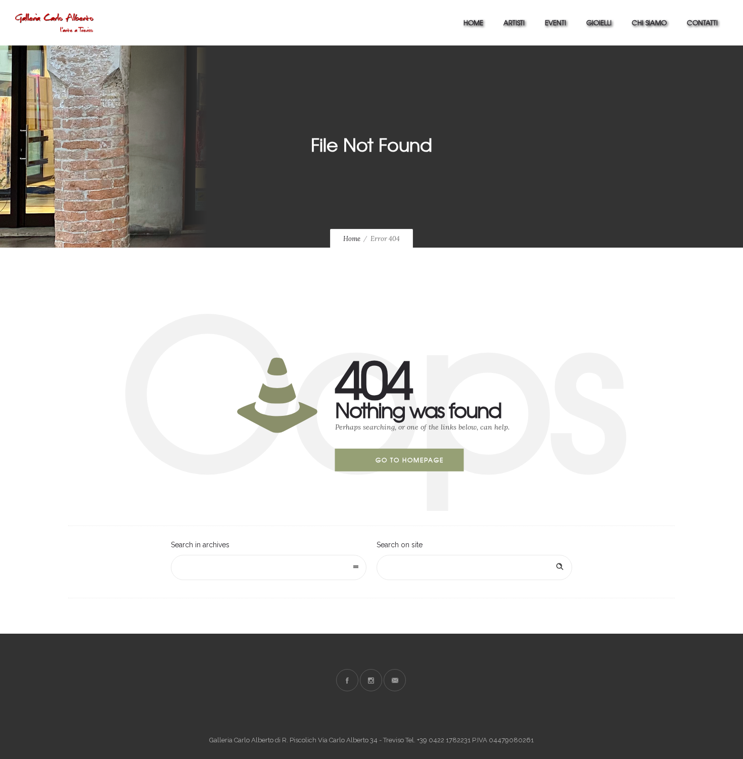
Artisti (514, 22)
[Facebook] (347, 680)
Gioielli (599, 22)
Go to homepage (410, 459)
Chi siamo (649, 22)
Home (473, 22)
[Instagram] (371, 680)
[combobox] (268, 567)
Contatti (702, 22)
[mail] (395, 680)
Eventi (555, 22)
